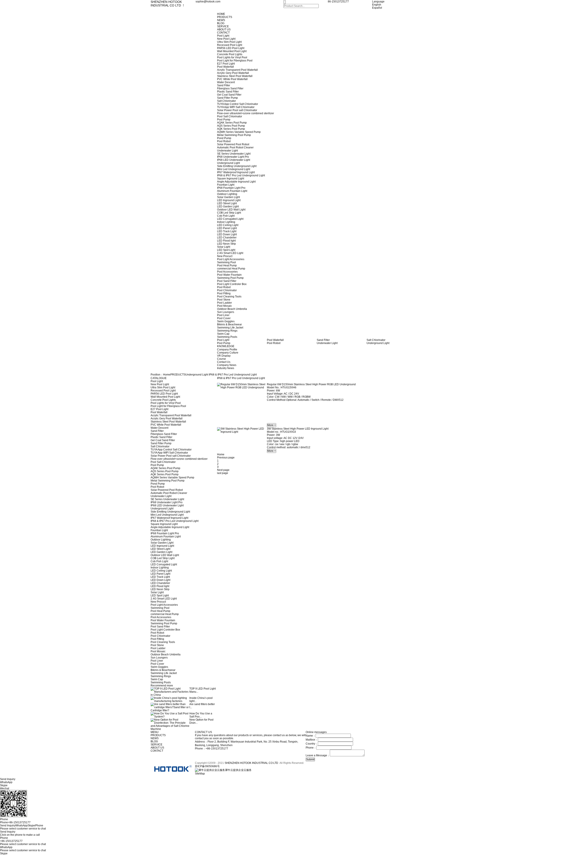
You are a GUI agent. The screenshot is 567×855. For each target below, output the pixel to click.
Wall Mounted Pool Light (232, 51)
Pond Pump (224, 138)
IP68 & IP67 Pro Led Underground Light (241, 175)
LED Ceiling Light (227, 225)
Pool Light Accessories (230, 259)
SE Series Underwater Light (233, 153)
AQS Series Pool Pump (231, 125)
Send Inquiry (7, 831)
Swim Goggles (226, 321)
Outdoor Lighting (227, 194)
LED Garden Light (228, 206)
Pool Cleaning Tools (229, 296)
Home (166, 374)
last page (222, 473)
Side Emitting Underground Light (236, 166)
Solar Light (223, 246)
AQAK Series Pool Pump (232, 122)
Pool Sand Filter (226, 281)
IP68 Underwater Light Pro (233, 156)
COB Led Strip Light (229, 212)
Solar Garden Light (228, 197)
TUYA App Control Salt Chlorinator (237, 104)
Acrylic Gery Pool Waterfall (233, 73)
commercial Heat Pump (231, 268)
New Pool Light (226, 38)
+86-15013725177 (11, 841)
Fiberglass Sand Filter (230, 88)
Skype (4, 853)
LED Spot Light (226, 250)
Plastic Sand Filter (228, 91)
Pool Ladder (224, 302)
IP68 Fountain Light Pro (231, 187)
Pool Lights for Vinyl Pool (232, 57)
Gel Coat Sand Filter (229, 94)
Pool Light (223, 35)
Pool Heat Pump (227, 265)
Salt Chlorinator (226, 100)
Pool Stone (223, 299)
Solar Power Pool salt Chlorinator (237, 110)
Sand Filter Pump (227, 97)
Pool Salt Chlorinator (229, 116)
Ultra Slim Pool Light (229, 41)
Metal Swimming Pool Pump (234, 135)
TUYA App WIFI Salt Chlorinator (235, 107)
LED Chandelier (227, 237)
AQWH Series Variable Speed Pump (239, 132)
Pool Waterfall (225, 66)
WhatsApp (6, 847)
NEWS (221, 20)
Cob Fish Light (226, 215)
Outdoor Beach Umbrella (232, 309)
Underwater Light (227, 150)
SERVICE (223, 26)
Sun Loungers (225, 312)
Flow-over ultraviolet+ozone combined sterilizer (245, 113)
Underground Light (228, 163)
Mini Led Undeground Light (233, 169)
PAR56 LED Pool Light (230, 48)
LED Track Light (226, 231)
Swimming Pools (227, 336)
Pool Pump (223, 119)
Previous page (226, 457)
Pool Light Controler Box (232, 284)
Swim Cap (223, 333)
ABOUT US (224, 29)
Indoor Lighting (226, 222)
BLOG (220, 23)
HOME (221, 14)
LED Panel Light (227, 228)
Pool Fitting (224, 293)
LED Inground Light (229, 200)
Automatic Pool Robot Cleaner (235, 147)
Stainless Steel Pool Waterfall (234, 76)
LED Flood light (226, 240)
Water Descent (226, 82)
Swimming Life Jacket (230, 327)
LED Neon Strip (226, 243)
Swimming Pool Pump (230, 277)
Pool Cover (224, 318)
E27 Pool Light (226, 63)
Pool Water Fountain (229, 274)
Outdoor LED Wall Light (231, 209)
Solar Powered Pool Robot (233, 144)
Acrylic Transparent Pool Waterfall (237, 69)
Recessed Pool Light (229, 45)
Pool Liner (223, 315)
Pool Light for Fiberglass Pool (234, 60)
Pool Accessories (227, 271)
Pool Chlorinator (227, 290)
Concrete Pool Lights (229, 54)
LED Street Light (227, 203)
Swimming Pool (226, 262)
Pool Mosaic (224, 305)
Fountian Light (225, 184)
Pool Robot (224, 141)
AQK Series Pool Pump (231, 128)
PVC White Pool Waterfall (232, 79)
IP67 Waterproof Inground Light (236, 172)
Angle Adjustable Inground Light (236, 181)
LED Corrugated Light (230, 218)
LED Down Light (227, 234)
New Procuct (224, 256)
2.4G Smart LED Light (230, 253)
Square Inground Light (230, 178)
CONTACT (223, 32)
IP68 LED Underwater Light (233, 159)
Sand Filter (223, 85)
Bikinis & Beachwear (229, 324)
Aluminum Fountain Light (232, 191)
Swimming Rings (227, 330)
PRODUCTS (224, 17)
